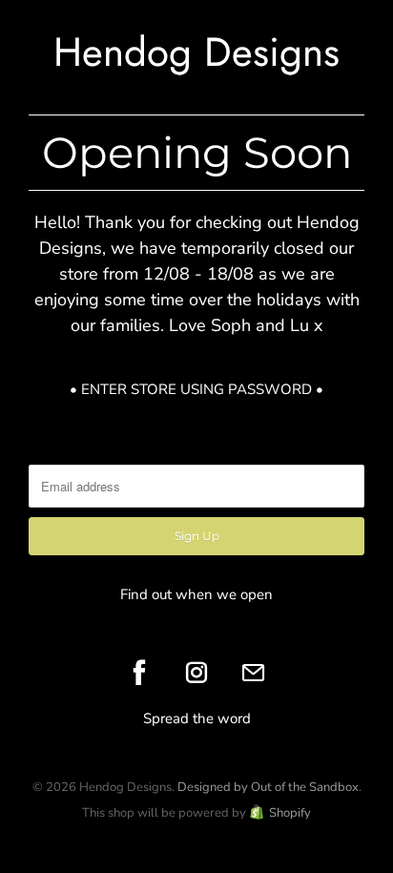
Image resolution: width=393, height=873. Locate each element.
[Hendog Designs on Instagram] (196, 673)
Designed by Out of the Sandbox (268, 787)
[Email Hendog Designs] (254, 673)
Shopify (290, 812)
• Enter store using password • (196, 389)
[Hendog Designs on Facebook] (139, 673)
